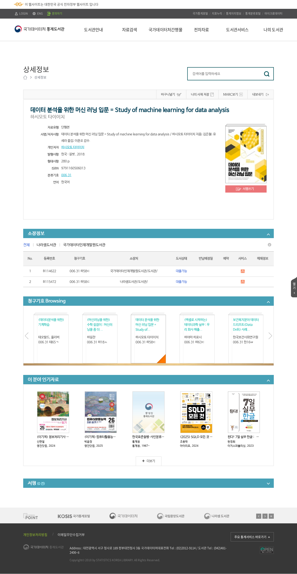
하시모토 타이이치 (72, 147)
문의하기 (56, 13)
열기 (294, 286)
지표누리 (217, 13)
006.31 (66, 175)
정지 (271, 516)
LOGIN (23, 13)
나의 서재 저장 (200, 94)
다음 (265, 516)
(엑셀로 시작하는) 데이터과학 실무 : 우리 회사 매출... (197, 324)
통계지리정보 (233, 13)
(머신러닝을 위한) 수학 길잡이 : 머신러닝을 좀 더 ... (99, 324)
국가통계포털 (200, 13)
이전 (258, 516)
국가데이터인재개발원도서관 (84, 245)
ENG (39, 13)
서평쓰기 (248, 189)
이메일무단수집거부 (71, 534)
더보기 (151, 461)
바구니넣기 (168, 94)
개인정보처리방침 (35, 534)
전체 (26, 245)
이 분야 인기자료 (43, 379)
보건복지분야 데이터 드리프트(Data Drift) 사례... (246, 324)
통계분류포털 (253, 13)
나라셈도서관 (46, 245)
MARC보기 (230, 94)
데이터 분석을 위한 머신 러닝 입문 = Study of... (147, 324)
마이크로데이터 (273, 13)
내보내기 (257, 94)
